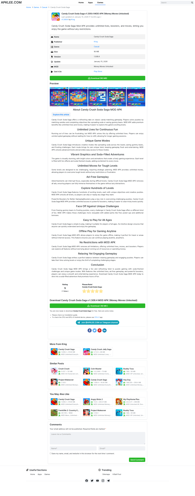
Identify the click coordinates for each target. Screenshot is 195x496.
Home (81, 2)
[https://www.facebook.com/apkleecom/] (86, 480)
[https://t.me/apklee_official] (108, 480)
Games (100, 2)
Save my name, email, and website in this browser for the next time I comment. (83, 453)
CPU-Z (96, 317)
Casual (44, 7)
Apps (90, 2)
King (73, 19)
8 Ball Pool (117, 474)
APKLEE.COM (11, 2)
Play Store (98, 71)
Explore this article (61, 114)
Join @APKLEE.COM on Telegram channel (99, 322)
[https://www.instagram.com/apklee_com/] (103, 480)
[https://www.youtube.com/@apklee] (97, 480)
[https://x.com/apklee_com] (92, 480)
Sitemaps (106, 474)
